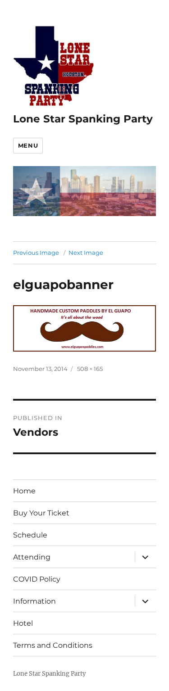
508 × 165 (90, 368)
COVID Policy (36, 579)
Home (24, 491)
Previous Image (36, 252)
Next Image (86, 252)
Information (34, 601)
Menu (28, 145)
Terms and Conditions (52, 645)
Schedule (30, 535)
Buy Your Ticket (41, 513)
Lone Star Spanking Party (83, 119)
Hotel (23, 623)
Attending (31, 557)
